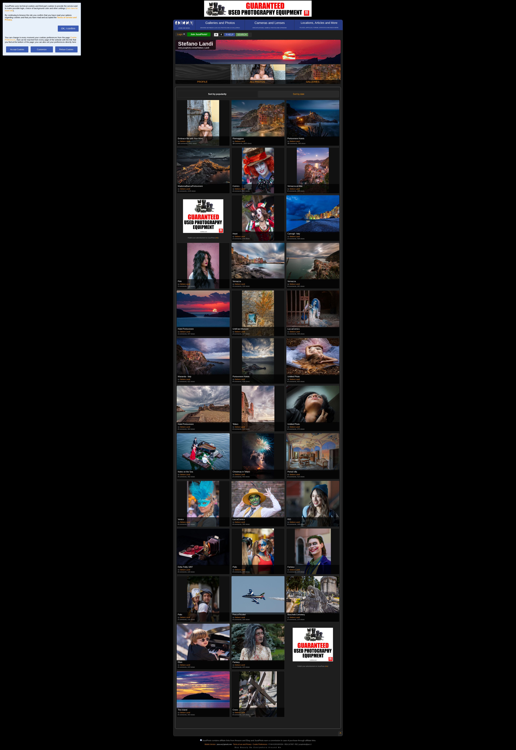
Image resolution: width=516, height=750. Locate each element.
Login (180, 34)
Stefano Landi (185, 141)
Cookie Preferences (260, 744)
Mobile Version (210, 744)
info (217, 238)
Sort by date (298, 94)
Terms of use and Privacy (242, 744)
